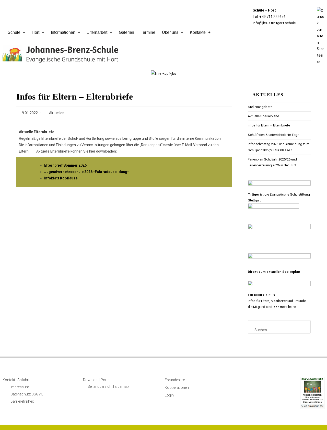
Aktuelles (56, 113)
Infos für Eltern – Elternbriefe (269, 125)
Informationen (63, 32)
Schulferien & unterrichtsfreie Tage (273, 135)
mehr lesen (288, 307)
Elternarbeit (97, 32)
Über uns (170, 32)
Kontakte (198, 32)
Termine (148, 32)
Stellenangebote (260, 107)
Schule (14, 32)
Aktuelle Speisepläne (263, 116)
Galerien (126, 32)
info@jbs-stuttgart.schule (274, 23)
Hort (35, 32)
